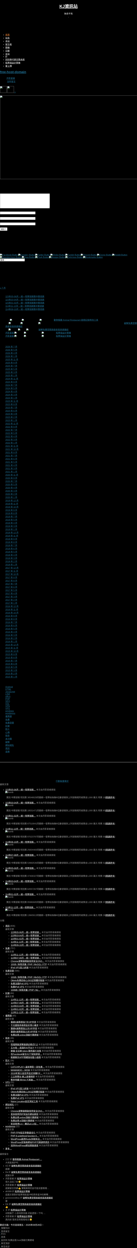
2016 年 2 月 (11, 638)
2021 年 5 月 (11, 462)
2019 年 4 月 (11, 523)
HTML (8, 689)
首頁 (7, 35)
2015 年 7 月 (11, 661)
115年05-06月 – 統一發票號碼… (20, 790)
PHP (7, 699)
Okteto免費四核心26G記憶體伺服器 (27, 980)
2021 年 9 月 (11, 452)
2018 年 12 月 (11, 533)
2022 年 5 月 (11, 433)
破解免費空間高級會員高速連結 (53, 330)
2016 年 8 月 (11, 619)
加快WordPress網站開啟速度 (24, 1145)
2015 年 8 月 (11, 658)
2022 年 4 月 (11, 436)
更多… (8, 1149)
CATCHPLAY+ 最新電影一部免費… (28, 1067)
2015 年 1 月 (11, 677)
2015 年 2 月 (11, 674)
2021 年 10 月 (11, 449)
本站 (7, 41)
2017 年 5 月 (11, 590)
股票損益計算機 (12, 63)
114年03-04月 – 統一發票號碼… (20, 881)
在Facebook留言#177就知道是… (26, 1054)
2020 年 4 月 (11, 488)
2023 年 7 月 (11, 408)
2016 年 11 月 (11, 609)
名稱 (37, 213)
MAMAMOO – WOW (20, 1070)
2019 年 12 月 (11, 500)
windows (9, 711)
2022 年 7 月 (11, 430)
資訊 (7, 748)
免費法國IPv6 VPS (19, 984)
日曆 (7, 51)
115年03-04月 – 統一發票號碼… (20, 803)
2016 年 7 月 (11, 622)
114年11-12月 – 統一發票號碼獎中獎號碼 (24, 306)
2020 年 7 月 (11, 481)
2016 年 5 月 (11, 629)
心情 (7, 732)
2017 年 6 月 (11, 587)
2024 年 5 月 (11, 388)
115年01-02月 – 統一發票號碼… (20, 816)
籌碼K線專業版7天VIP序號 (23, 1022)
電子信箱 (39, 218)
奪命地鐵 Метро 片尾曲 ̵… (23, 1080)
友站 (7, 54)
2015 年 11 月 (11, 648)
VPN (7, 706)
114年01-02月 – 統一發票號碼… (20, 894)
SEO (7, 701)
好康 (7, 726)
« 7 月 (3, 288)
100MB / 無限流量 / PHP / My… (25, 990)
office (7, 696)
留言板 (8, 44)
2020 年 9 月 (11, 478)
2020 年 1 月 (11, 497)
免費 (7, 719)
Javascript (10, 692)
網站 (37, 224)
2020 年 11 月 (11, 475)
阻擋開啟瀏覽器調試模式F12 (24, 1044)
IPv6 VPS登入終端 (19, 967)
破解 (7, 742)
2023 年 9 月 (11, 404)
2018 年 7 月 (11, 545)
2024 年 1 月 (11, 398)
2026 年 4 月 (11, 353)
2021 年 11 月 (11, 446)
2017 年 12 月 (11, 568)
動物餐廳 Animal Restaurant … (27, 1159)
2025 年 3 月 (11, 372)
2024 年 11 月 (11, 379)
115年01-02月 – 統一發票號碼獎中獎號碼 (24, 303)
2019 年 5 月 (11, 520)
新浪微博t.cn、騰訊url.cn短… (25, 1124)
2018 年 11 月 (11, 536)
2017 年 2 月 (11, 600)
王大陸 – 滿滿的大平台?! (22, 1048)
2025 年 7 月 (11, 366)
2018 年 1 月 (11, 565)
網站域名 (9, 745)
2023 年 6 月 (11, 411)
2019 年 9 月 (11, 510)
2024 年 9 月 (11, 382)
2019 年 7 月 (11, 516)
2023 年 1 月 (11, 420)
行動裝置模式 (62, 781)
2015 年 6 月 (11, 664)
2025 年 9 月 (11, 363)
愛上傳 (8, 66)
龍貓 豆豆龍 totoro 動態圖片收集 (26, 1051)
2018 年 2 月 (11, 561)
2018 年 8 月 (11, 542)
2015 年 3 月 (11, 670)
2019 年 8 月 (11, 513)
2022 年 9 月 (11, 427)
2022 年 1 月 (11, 443)
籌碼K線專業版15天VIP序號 (24, 1032)
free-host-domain (13, 72)
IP (6, 56)
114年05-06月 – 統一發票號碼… (20, 868)
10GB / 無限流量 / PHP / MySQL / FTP (29, 964)
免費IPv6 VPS (17, 987)
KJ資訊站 (68, 6)
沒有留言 (11, 81)
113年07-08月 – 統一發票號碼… (26, 958)
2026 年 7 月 (11, 347)
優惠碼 (8, 716)
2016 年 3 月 (11, 635)
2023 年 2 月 (11, 417)
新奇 (7, 736)
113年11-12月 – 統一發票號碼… (20, 907)
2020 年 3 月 (11, 491)
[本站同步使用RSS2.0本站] (68, 16)
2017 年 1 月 (11, 603)
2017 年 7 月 (11, 584)
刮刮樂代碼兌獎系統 (15, 59)
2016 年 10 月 (11, 613)
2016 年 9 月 (11, 616)
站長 (7, 38)
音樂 (7, 752)
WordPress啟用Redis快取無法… (26, 1139)
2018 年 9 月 (11, 539)
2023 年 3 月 (11, 414)
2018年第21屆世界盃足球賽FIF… (27, 1073)
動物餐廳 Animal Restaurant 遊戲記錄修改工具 (76, 320)
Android (9, 687)
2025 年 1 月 (11, 375)
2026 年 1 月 (11, 356)
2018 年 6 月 (11, 549)
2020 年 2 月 (11, 494)
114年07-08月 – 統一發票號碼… (20, 855)
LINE (7, 694)
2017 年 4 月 (11, 593)
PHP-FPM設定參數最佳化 (23, 1133)
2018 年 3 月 (11, 558)
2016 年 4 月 (11, 632)
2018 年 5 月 (11, 552)
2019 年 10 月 (11, 507)
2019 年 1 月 (11, 529)
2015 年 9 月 (11, 654)
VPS (7, 708)
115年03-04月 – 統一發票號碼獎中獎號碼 (24, 300)
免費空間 (9, 723)
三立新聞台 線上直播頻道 (23, 1076)
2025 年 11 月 (11, 359)
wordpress (10, 713)
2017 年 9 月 (11, 577)
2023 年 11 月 (11, 401)
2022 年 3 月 (11, 440)
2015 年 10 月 (11, 651)
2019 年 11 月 (11, 504)
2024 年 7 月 (11, 385)
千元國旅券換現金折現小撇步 (25, 1025)
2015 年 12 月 (11, 645)
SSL (7, 704)
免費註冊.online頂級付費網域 (25, 1035)
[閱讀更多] (110, 797)
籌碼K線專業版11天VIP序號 (24, 1028)
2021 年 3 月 (11, 468)
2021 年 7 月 (11, 456)
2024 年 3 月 (11, 395)
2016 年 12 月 (11, 606)
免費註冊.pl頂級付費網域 (22, 1121)
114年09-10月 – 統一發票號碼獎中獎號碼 (24, 309)
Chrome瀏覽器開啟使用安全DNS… (27, 961)
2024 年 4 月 (11, 391)
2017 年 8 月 (11, 581)
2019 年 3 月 (11, 526)
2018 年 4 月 (11, 555)
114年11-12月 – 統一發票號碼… (20, 829)
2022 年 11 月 (11, 424)
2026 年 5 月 (11, 350)
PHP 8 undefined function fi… (25, 1136)
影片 (7, 729)
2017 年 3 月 (11, 597)
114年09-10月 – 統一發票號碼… (20, 842)
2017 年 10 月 (11, 574)
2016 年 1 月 (11, 641)
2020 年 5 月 (11, 484)
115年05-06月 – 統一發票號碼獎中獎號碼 (24, 296)
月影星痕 (10, 78)
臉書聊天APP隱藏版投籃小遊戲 (26, 1057)
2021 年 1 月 (11, 472)
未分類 (8, 739)
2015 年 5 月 (11, 667)
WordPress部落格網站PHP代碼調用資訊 (30, 1142)
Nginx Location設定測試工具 (24, 1101)
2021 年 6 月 (11, 459)
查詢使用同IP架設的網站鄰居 (24, 1114)
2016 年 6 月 (11, 625)
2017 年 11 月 (11, 571)
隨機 (7, 47)
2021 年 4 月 (11, 465)
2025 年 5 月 (11, 369)
